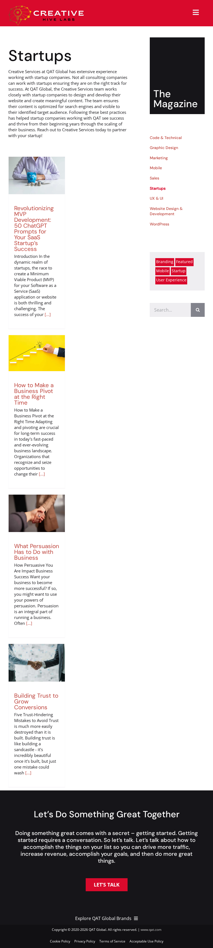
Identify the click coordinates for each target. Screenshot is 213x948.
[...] (48, 314)
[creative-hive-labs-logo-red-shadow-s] (46, 7)
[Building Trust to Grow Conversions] (37, 662)
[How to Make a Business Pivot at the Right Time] (37, 353)
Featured (184, 261)
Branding (164, 261)
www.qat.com (151, 929)
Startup (179, 270)
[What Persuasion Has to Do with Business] (37, 513)
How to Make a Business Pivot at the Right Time (34, 394)
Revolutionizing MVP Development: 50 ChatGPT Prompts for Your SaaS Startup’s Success (34, 228)
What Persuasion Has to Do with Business (36, 552)
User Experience (171, 280)
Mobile (162, 270)
